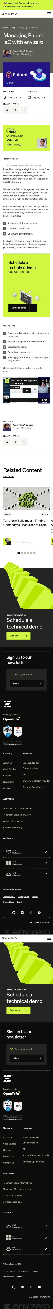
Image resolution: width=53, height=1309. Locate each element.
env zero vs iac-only (12, 827)
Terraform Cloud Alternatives (17, 808)
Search (19, 902)
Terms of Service (9, 897)
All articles (8, 476)
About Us (7, 763)
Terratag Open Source (33, 787)
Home (5, 27)
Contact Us (8, 788)
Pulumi (6, 169)
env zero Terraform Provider (36, 781)
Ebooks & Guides (31, 763)
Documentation (30, 768)
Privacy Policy (23, 897)
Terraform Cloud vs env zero (17, 814)
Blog (13, 27)
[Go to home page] (9, 13)
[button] (19, 553)
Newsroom (8, 782)
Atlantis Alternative (13, 821)
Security (35, 897)
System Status (8, 902)
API (24, 774)
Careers (7, 775)
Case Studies (9, 769)
